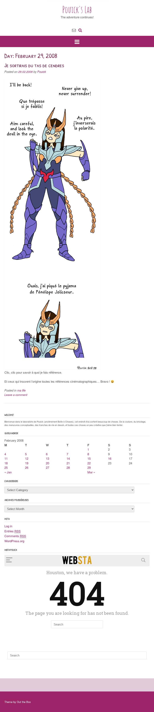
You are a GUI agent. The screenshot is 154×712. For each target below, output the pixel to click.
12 (26, 458)
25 (6, 467)
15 (89, 458)
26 (26, 467)
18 (6, 463)
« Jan (8, 472)
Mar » (91, 472)
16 (109, 458)
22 (89, 463)
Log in (8, 526)
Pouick (41, 72)
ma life (21, 390)
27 (47, 467)
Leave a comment (15, 395)
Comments (15, 536)
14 (68, 458)
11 (6, 458)
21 (68, 463)
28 (68, 467)
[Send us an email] (74, 30)
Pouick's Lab (77, 9)
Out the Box (24, 702)
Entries (12, 531)
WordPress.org (14, 541)
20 (47, 463)
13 (47, 458)
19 (26, 463)
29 (89, 467)
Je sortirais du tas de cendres (34, 65)
